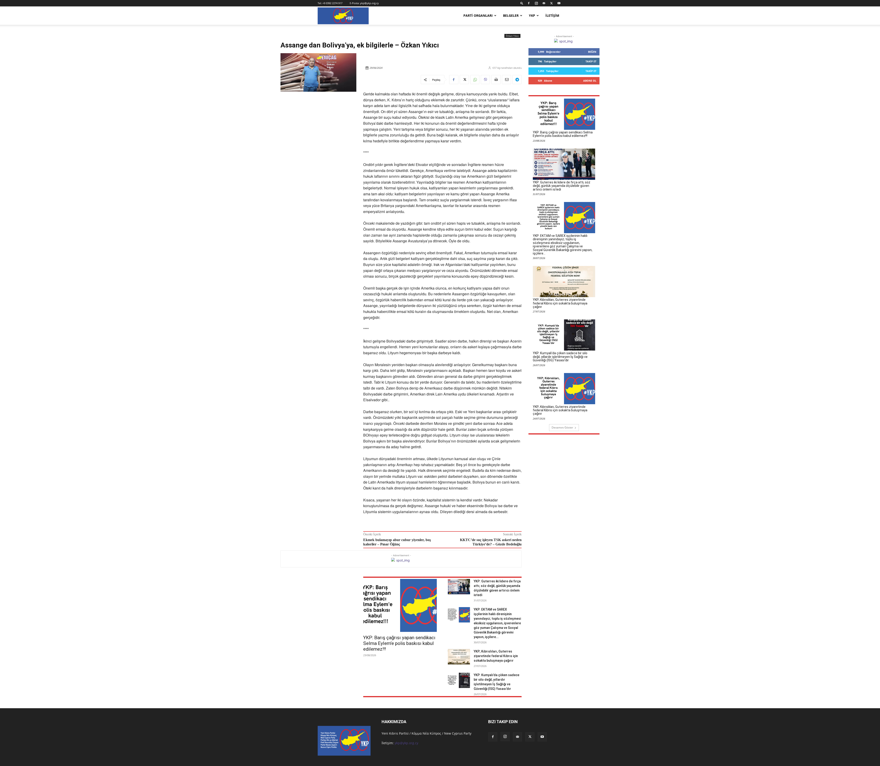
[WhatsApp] (474, 79)
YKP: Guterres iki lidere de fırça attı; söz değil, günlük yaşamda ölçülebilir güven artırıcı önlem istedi (561, 185)
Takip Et (591, 61)
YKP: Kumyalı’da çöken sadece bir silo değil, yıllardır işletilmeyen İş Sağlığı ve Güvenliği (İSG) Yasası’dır (560, 356)
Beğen (592, 51)
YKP (532, 15)
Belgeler (511, 15)
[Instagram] (536, 3)
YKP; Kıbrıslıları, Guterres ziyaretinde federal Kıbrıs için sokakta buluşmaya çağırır (496, 656)
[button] (521, 3)
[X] (551, 3)
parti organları (478, 15)
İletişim (552, 15)
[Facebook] (528, 3)
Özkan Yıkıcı (512, 35)
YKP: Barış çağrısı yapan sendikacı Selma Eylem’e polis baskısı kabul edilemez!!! (399, 643)
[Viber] (485, 79)
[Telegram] (517, 79)
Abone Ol (589, 80)
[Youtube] (559, 3)
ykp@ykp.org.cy (369, 3)
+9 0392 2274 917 (332, 3)
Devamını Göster (562, 427)
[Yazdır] (495, 79)
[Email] (506, 79)
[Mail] (543, 3)
